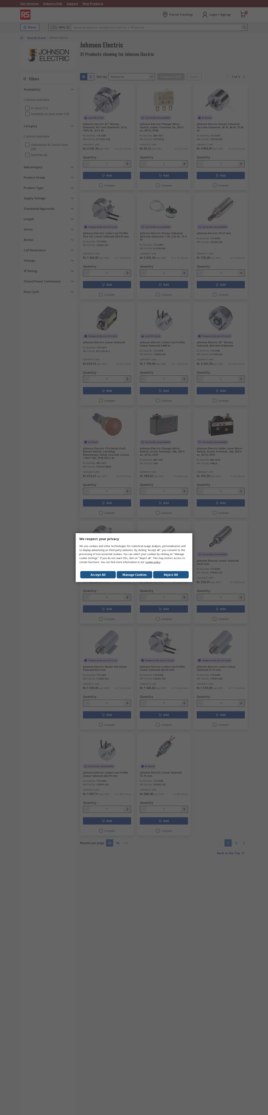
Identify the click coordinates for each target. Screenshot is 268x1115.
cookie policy (152, 562)
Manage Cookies (135, 575)
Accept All (98, 575)
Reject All (171, 575)
